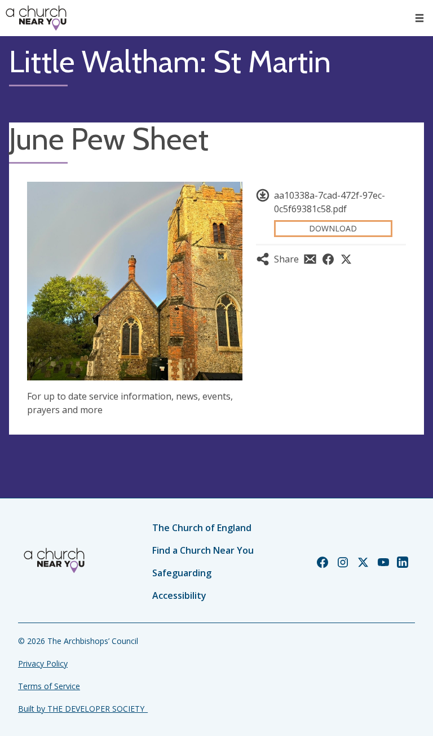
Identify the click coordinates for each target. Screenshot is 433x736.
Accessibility (179, 595)
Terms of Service (49, 686)
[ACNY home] (36, 18)
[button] (419, 18)
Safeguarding (181, 573)
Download (333, 228)
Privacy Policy (43, 663)
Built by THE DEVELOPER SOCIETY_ (83, 708)
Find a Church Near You (203, 550)
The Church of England (201, 528)
